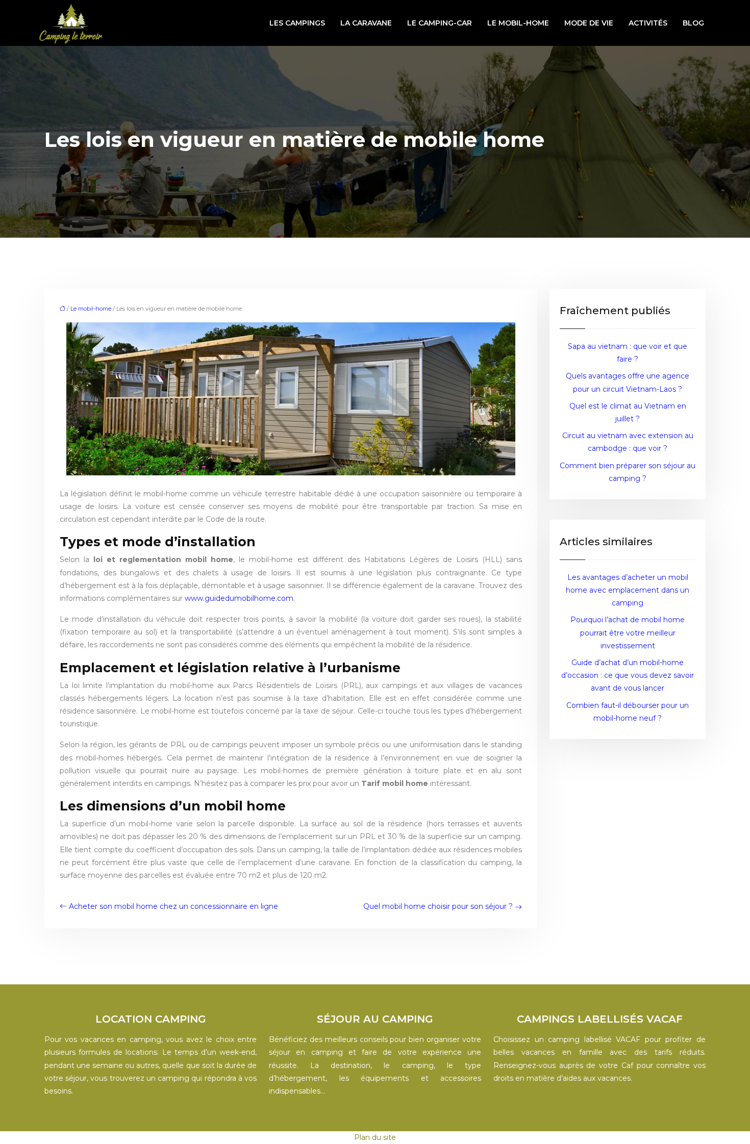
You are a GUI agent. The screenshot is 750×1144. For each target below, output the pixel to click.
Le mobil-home (518, 23)
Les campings (297, 23)
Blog (693, 23)
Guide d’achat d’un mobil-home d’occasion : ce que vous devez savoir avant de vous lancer (627, 675)
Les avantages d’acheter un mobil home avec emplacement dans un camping (627, 590)
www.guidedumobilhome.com (239, 598)
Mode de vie (588, 23)
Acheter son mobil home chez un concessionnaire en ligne (173, 906)
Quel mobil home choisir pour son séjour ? (438, 906)
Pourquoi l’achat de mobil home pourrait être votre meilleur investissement (627, 632)
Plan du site (375, 1137)
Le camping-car (439, 23)
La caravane (366, 23)
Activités (648, 23)
